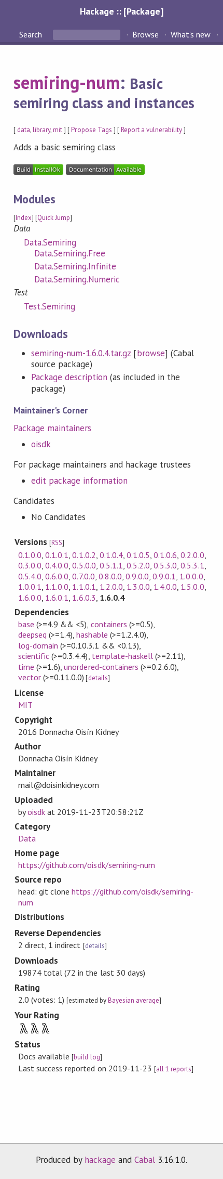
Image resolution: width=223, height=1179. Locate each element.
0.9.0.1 (164, 576)
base (26, 624)
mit (57, 129)
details (98, 677)
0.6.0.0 (56, 576)
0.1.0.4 (111, 555)
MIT (25, 704)
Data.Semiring (50, 242)
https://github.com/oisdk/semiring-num (86, 865)
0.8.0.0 (110, 576)
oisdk (41, 444)
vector (29, 677)
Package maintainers (52, 428)
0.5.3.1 (192, 565)
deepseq (32, 634)
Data (27, 838)
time (26, 667)
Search (31, 34)
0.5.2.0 (138, 565)
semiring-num (66, 82)
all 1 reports (173, 1069)
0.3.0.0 (29, 565)
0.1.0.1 (56, 555)
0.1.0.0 (29, 555)
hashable (91, 634)
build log (87, 1057)
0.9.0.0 (137, 576)
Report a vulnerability (152, 129)
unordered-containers (101, 667)
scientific (33, 656)
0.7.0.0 (83, 576)
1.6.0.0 (29, 597)
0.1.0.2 (83, 555)
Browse (145, 34)
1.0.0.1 (29, 586)
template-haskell (122, 656)
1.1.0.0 (56, 586)
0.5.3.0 (165, 565)
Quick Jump (53, 217)
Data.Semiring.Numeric (77, 279)
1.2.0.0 (111, 586)
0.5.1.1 (111, 565)
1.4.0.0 (165, 586)
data (23, 129)
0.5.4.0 (29, 576)
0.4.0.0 (56, 565)
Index (24, 217)
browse (151, 353)
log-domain (38, 645)
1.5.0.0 (192, 586)
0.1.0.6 (165, 555)
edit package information (79, 480)
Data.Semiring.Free (69, 253)
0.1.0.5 (138, 555)
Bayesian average (133, 1000)
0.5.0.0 (83, 565)
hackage (100, 1159)
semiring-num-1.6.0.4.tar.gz (81, 353)
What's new (191, 34)
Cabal (144, 1159)
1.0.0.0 (191, 576)
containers (109, 624)
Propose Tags (91, 129)
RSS (56, 542)
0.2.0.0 (192, 555)
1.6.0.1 (56, 597)
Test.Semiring (49, 306)
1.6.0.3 (83, 597)
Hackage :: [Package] (121, 11)
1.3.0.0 (138, 586)
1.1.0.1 (83, 586)
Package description (69, 377)
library (41, 129)
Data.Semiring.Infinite (75, 266)
